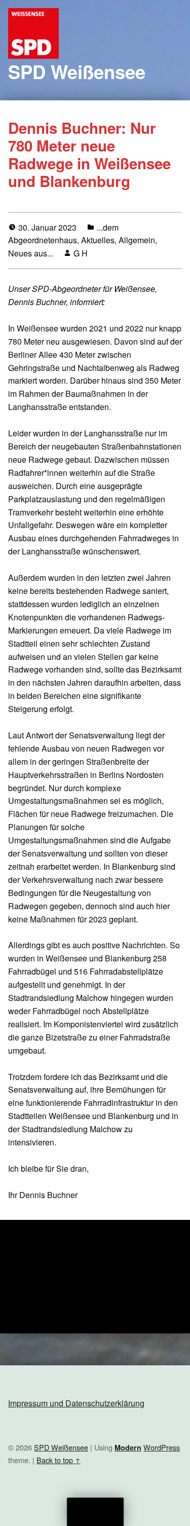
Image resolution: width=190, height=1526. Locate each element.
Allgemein (137, 240)
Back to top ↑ (58, 1460)
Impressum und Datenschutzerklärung (76, 1403)
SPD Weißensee (76, 71)
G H (80, 253)
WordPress (161, 1447)
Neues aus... (30, 253)
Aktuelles (98, 240)
